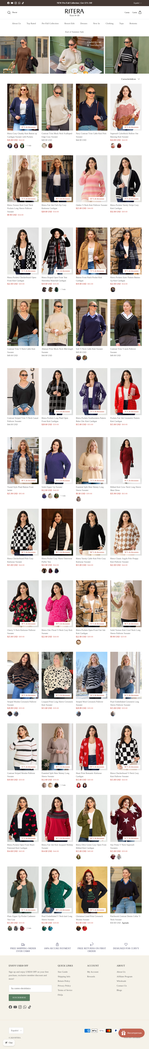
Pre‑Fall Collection (50, 23)
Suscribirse (19, 997)
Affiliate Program (124, 976)
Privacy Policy (64, 986)
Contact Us (122, 986)
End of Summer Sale (74, 32)
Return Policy (64, 981)
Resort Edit (69, 23)
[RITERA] (74, 12)
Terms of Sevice (65, 990)
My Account (92, 972)
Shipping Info (64, 976)
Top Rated (31, 23)
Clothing (109, 23)
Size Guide (63, 972)
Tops (121, 23)
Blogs (119, 990)
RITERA (17, 1038)
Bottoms (133, 23)
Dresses (83, 23)
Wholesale (121, 981)
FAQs (60, 995)
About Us (16, 23)
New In (96, 23)
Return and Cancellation (132, 1037)
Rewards (91, 976)
